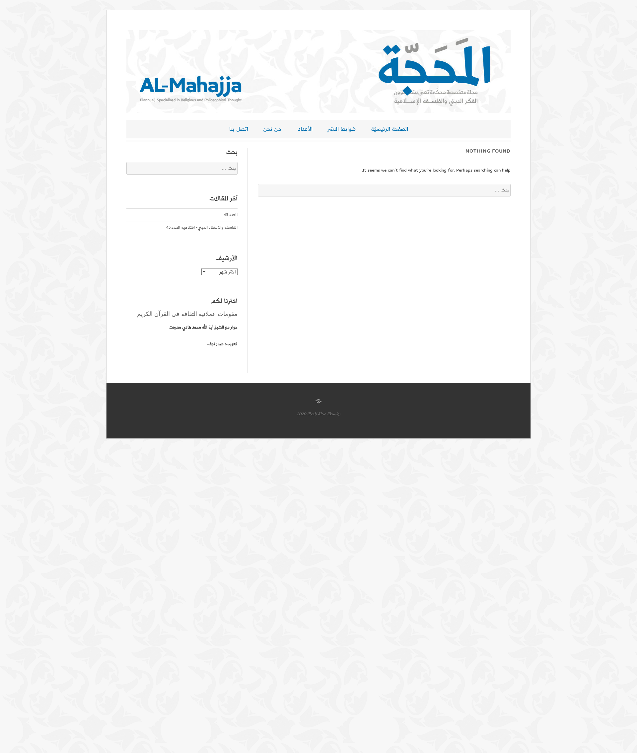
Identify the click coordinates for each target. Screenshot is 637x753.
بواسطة (333, 414)
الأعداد (305, 129)
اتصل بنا (238, 129)
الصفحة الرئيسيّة (389, 129)
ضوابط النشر (341, 129)
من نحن (272, 129)
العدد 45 (231, 214)
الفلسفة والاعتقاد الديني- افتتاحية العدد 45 (202, 227)
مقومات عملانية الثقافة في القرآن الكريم (187, 314)
